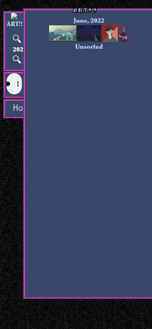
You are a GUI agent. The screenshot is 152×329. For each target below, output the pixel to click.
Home (17, 108)
